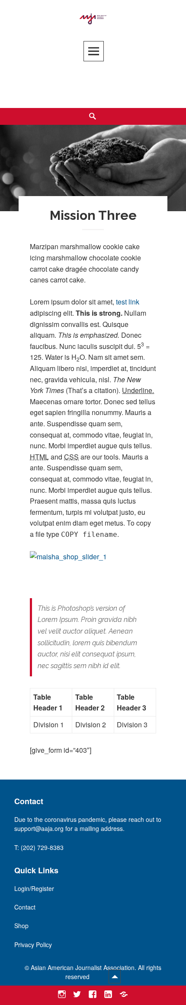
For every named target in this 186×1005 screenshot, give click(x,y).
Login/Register (34, 888)
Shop (21, 925)
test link (127, 302)
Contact (24, 907)
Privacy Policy (33, 944)
